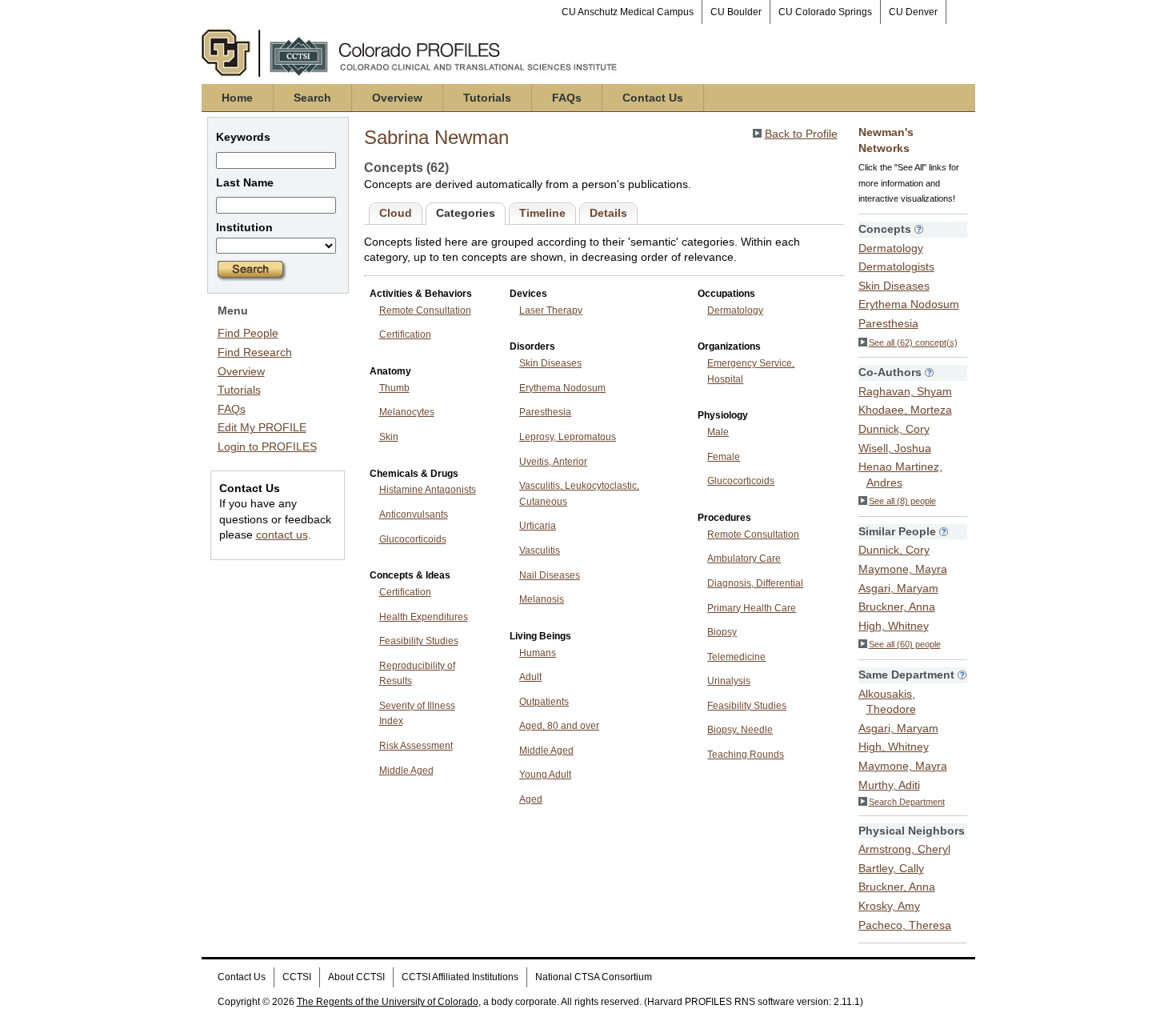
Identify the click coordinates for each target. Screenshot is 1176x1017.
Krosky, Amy (889, 905)
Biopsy (722, 632)
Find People (248, 332)
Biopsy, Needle (740, 729)
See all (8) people (902, 501)
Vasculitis (539, 550)
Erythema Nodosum (562, 388)
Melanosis (541, 599)
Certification (405, 334)
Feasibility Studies (418, 641)
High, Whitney (893, 625)
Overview (397, 97)
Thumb (394, 388)
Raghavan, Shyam (905, 391)
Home (237, 97)
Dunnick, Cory (894, 428)
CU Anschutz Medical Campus (628, 12)
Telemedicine (736, 657)
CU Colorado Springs (825, 12)
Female (723, 456)
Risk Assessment (416, 745)
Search (312, 97)
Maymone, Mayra (902, 569)
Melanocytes (406, 412)
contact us (282, 534)
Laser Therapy (550, 310)
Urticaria (537, 525)
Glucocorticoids (412, 539)
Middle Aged (406, 770)
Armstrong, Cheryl (904, 849)
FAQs (567, 97)
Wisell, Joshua (894, 448)
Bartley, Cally (891, 868)
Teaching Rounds (745, 754)
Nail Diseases (549, 575)
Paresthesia (545, 412)
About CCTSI (356, 977)
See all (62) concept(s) (913, 342)
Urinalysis (728, 681)
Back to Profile (801, 133)
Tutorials (487, 97)
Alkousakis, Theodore (887, 701)
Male (718, 432)
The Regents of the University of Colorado (387, 1001)
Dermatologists (896, 266)
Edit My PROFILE (262, 427)
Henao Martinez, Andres (900, 474)
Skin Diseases (550, 363)
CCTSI (296, 977)
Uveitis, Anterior (553, 461)
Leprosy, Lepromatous (567, 436)
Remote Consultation (425, 310)
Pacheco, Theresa (904, 925)
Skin (388, 436)
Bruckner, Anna (896, 606)
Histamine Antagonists (427, 489)
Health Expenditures (423, 617)
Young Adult (545, 774)
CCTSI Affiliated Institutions (460, 977)
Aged (530, 799)
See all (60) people (905, 644)
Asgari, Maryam (898, 588)
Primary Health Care (751, 608)
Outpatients (544, 701)
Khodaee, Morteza (905, 409)
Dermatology (735, 310)
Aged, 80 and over (559, 725)
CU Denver (913, 12)
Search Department (907, 802)
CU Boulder (736, 12)
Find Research (255, 352)
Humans (537, 653)
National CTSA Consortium (593, 977)
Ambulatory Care (744, 558)
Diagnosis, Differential (755, 583)
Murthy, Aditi (889, 785)
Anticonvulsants (413, 514)
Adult (530, 677)
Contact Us (652, 97)
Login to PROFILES (267, 446)
